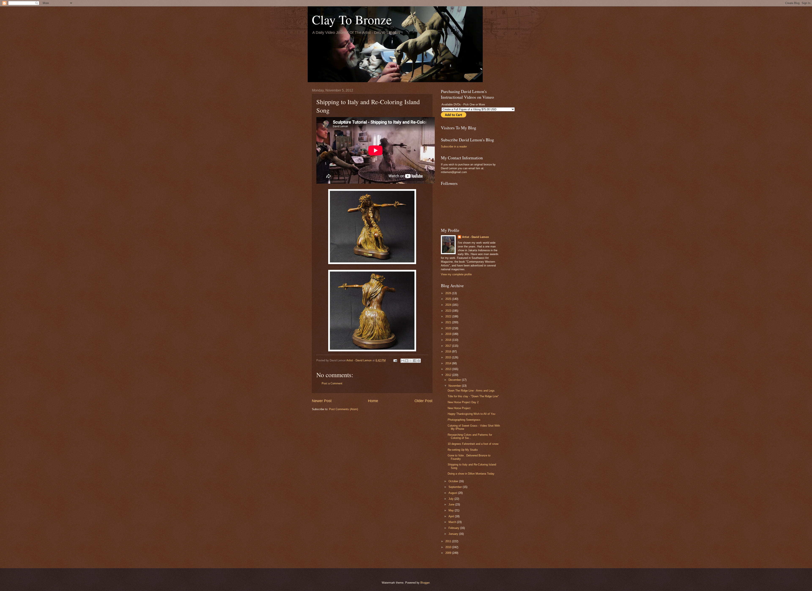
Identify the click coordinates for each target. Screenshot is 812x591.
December (455, 379)
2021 (448, 322)
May (452, 510)
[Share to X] (411, 361)
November (455, 385)
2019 (448, 334)
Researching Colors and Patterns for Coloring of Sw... (470, 436)
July (451, 498)
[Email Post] (395, 360)
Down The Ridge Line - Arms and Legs (471, 390)
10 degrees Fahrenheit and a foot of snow (473, 443)
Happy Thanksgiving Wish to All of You (471, 413)
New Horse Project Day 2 (463, 402)
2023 (448, 310)
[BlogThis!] (407, 361)
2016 (448, 351)
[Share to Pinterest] (419, 361)
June (452, 504)
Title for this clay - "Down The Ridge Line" (473, 396)
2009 (448, 552)
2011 (448, 541)
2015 (448, 357)
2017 (448, 345)
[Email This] (403, 361)
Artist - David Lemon (475, 237)
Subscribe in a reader (454, 146)
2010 (448, 547)
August (453, 492)
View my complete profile (456, 274)
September (456, 487)
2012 (448, 375)
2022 (448, 316)
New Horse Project (459, 408)
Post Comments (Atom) (343, 409)
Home (373, 401)
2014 (448, 363)
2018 (448, 339)
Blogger (424, 582)
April (452, 516)
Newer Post (322, 401)
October (454, 481)
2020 (448, 328)
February (454, 528)
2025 (448, 298)
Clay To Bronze (352, 19)
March (453, 522)
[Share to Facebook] (415, 361)
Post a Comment (332, 383)
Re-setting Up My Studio (463, 449)
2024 (448, 304)
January (454, 533)
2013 (448, 369)
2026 (448, 293)
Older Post (423, 401)
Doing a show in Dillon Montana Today (471, 473)
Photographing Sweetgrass (464, 419)
